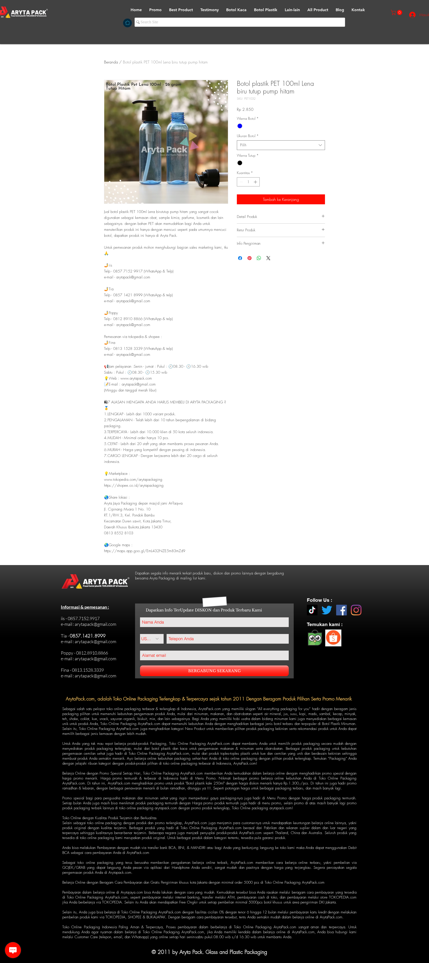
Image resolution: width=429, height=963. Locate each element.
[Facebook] (341, 610)
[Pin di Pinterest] (249, 258)
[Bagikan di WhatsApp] (259, 258)
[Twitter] (327, 610)
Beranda (111, 62)
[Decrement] (241, 182)
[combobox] (281, 145)
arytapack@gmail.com (95, 624)
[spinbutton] (248, 182)
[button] (236, 9)
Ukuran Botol (248, 135)
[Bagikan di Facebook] (240, 258)
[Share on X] (268, 258)
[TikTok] (312, 610)
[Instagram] (356, 610)
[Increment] (256, 182)
